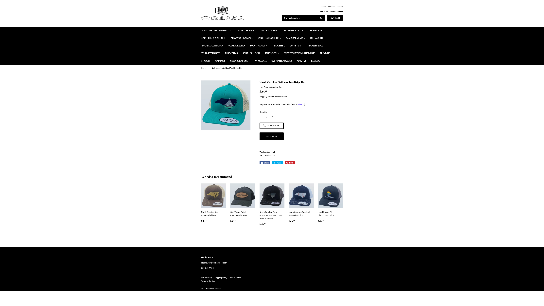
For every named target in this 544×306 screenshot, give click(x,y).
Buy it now (271, 136)
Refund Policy (206, 278)
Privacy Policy (235, 278)
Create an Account (336, 11)
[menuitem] (217, 30)
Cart (337, 18)
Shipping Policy (221, 278)
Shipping (263, 96)
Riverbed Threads (214, 289)
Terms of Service (208, 281)
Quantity (263, 112)
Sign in (322, 11)
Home (203, 68)
